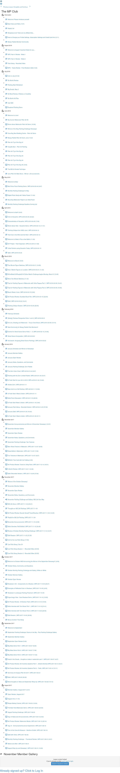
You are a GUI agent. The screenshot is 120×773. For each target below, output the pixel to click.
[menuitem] (1, 4)
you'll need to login (67, 761)
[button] (1, 2)
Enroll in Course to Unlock (60, 764)
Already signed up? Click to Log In (21, 771)
